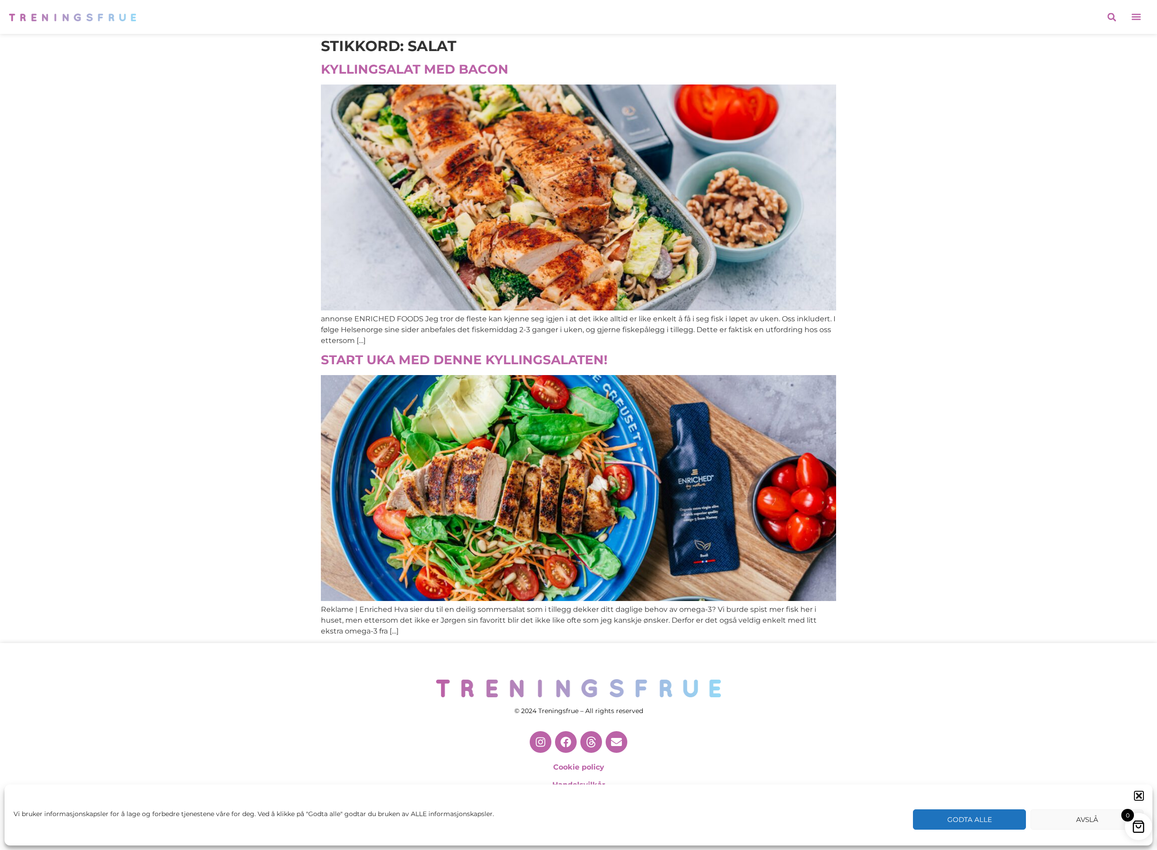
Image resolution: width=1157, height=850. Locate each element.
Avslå (1087, 819)
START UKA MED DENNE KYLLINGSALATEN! (464, 359)
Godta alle (969, 819)
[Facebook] (566, 742)
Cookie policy (578, 767)
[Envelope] (616, 742)
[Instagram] (540, 742)
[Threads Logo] (591, 742)
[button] (1138, 795)
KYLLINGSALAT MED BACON (414, 69)
